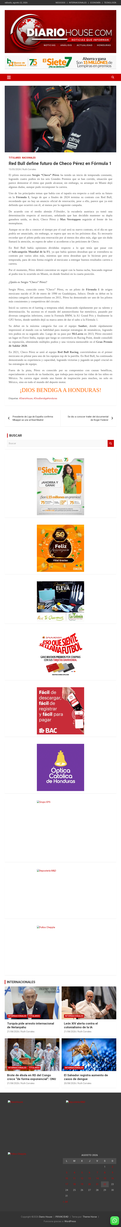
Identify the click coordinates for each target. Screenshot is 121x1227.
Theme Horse (90, 1216)
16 (112, 1178)
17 (66, 1184)
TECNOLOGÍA (110, 2)
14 (97, 1178)
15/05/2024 (15, 169)
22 (105, 1184)
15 (105, 1178)
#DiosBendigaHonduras (45, 398)
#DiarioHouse (26, 398)
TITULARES (15, 157)
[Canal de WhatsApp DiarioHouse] (114, 1220)
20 (89, 1184)
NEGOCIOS (60, 2)
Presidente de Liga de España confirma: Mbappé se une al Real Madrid (33, 418)
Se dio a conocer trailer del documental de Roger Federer (88, 418)
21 (97, 1184)
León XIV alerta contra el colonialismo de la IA (81, 1025)
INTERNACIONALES (78, 2)
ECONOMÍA (95, 2)
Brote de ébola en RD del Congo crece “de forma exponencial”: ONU (31, 1077)
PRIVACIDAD (62, 1216)
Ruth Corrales (29, 169)
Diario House (45, 1216)
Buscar (111, 443)
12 (82, 1178)
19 (82, 1184)
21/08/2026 (13, 1031)
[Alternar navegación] (9, 77)
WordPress (70, 1221)
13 (89, 1178)
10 (66, 1178)
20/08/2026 (70, 1083)
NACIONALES (29, 157)
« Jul (65, 1201)
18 (74, 1184)
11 (74, 1178)
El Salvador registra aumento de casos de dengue (86, 1077)
